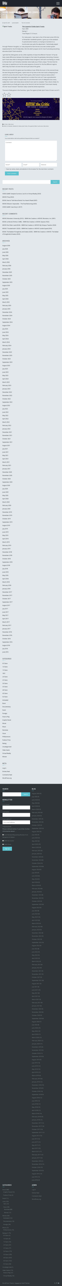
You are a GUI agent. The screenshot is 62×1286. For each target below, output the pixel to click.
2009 (5, 126)
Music (4, 727)
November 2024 (7, 315)
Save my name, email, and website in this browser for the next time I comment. (30, 169)
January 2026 (6, 269)
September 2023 (7, 362)
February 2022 (6, 425)
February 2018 (6, 585)
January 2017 (6, 629)
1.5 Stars (5, 670)
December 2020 (7, 472)
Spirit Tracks (25, 126)
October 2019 (6, 519)
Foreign (4, 713)
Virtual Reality (6, 753)
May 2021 (5, 455)
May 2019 (5, 535)
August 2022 (6, 405)
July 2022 (5, 409)
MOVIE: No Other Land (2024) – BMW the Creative (17, 225)
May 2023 (5, 375)
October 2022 (6, 399)
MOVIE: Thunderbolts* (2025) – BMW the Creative (17, 228)
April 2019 (5, 539)
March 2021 (6, 462)
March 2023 (6, 382)
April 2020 (5, 499)
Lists (4, 1201)
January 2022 (6, 429)
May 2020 (5, 495)
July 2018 (5, 569)
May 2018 (5, 575)
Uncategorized (6, 747)
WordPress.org (7, 778)
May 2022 (5, 415)
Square (17, 1283)
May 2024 (5, 335)
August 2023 (6, 365)
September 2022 (7, 402)
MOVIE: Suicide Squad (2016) (43, 228)
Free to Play (6, 717)
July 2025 (5, 289)
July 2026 (5, 249)
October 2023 (6, 359)
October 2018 (6, 559)
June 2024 (5, 332)
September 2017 (7, 602)
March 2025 (6, 302)
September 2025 (7, 282)
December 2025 (7, 272)
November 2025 (7, 275)
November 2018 (7, 555)
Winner (4, 757)
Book (4, 703)
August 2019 (6, 525)
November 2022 (7, 395)
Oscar (4, 733)
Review (20, 126)
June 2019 (5, 532)
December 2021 (7, 432)
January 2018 (6, 589)
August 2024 (6, 325)
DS (7, 126)
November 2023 (7, 355)
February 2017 (6, 625)
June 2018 (5, 572)
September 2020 (7, 482)
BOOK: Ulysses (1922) (42, 222)
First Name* (6, 804)
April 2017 (5, 619)
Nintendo (10, 126)
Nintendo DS (15, 126)
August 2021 (6, 445)
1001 (3, 673)
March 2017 (6, 622)
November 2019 (7, 515)
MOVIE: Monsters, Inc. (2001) (46, 218)
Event (4, 710)
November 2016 (7, 635)
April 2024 (5, 339)
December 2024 (7, 312)
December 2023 (7, 352)
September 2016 (7, 642)
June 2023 (5, 372)
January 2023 (6, 389)
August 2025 (6, 285)
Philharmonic (6, 737)
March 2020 (6, 502)
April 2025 (5, 299)
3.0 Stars (5, 683)
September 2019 (7, 522)
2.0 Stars (6, 124)
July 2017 (5, 609)
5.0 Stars (5, 697)
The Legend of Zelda (32, 126)
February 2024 (6, 345)
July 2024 (5, 329)
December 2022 (7, 392)
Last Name (6, 812)
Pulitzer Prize (6, 740)
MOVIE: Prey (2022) (8, 197)
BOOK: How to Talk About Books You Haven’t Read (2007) (19, 200)
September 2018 (7, 562)
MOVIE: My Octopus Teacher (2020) (45, 225)
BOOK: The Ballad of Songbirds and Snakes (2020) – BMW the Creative (23, 232)
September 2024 (7, 322)
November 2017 (7, 595)
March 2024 (6, 342)
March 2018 (6, 582)
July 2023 (5, 369)
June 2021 (5, 452)
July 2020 (5, 489)
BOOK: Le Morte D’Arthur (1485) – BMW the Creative (18, 222)
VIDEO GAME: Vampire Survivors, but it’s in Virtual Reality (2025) (21, 194)
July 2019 (5, 529)
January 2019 (6, 549)
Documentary (6, 707)
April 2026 (5, 259)
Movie (4, 723)
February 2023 (6, 385)
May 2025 (5, 295)
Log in (4, 768)
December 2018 (7, 552)
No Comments (26, 23)
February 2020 (6, 505)
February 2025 (6, 305)
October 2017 (6, 599)
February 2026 (6, 265)
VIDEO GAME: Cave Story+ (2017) (12, 207)
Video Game (11, 124)
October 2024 (6, 319)
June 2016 (5, 652)
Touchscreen (40, 126)
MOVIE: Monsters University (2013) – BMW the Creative (19, 218)
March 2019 (6, 542)
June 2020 (5, 492)
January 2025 (6, 309)
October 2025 (6, 279)
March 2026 (6, 262)
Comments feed (7, 775)
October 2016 (6, 639)
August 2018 (6, 565)
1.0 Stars (5, 667)
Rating (4, 743)
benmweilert (16, 23)
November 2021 (7, 435)
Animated (5, 700)
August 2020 (6, 485)
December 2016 (7, 632)
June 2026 (5, 252)
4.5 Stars (5, 693)
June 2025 (5, 292)
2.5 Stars (5, 680)
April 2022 (5, 419)
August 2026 (6, 245)
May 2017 (5, 615)
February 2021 (6, 465)
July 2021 (5, 449)
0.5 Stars (5, 663)
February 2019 (6, 545)
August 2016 (6, 645)
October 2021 (6, 439)
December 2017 (7, 592)
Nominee (5, 730)
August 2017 (6, 605)
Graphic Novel (6, 720)
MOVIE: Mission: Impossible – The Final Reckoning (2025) (19, 204)
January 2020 (6, 509)
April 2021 (5, 459)
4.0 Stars (5, 690)
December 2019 (7, 512)
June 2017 (5, 612)
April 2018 (5, 579)
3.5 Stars (5, 687)
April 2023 (5, 379)
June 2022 (5, 412)
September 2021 (7, 442)
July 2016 (5, 649)
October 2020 (6, 479)
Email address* (7, 819)
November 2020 (7, 475)
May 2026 (5, 255)
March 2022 (6, 422)
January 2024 (6, 349)
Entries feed (6, 771)
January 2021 (6, 469)
